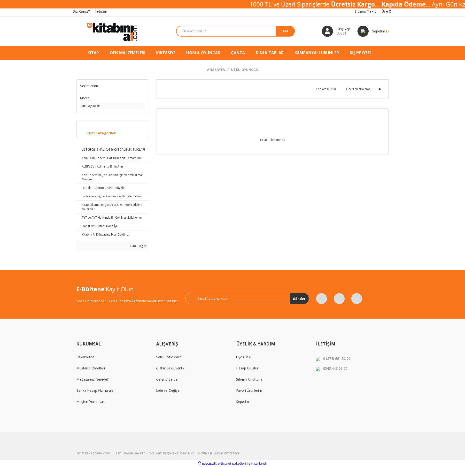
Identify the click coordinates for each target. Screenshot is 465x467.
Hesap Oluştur (247, 368)
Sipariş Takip (366, 11)
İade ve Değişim (168, 390)
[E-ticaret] (232, 463)
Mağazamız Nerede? (92, 379)
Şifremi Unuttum (249, 379)
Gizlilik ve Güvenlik (170, 368)
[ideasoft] (207, 463)
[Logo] (112, 31)
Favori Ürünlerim (249, 390)
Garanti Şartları (167, 379)
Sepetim (242, 401)
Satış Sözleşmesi (169, 357)
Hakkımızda (85, 357)
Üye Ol (386, 11)
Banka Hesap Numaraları (96, 390)
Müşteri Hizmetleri (90, 368)
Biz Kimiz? (81, 11)
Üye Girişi (243, 357)
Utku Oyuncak (244, 69)
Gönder (299, 298)
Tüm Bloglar (138, 246)
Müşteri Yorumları (90, 401)
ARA (285, 31)
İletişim (101, 11)
